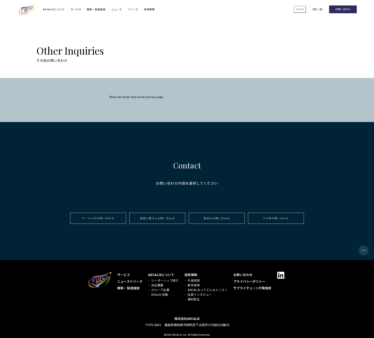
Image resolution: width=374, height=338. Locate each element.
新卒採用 (194, 285)
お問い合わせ (343, 9)
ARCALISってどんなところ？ (208, 290)
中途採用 (194, 280)
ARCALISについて (53, 9)
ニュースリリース (129, 281)
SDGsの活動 (159, 294)
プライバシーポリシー (249, 281)
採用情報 (149, 9)
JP (321, 9)
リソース (133, 9)
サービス (76, 9)
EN (315, 9)
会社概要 (157, 285)
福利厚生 (194, 299)
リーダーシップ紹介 (165, 280)
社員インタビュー (200, 294)
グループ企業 (160, 290)
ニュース (116, 9)
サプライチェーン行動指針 (252, 288)
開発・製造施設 (96, 9)
